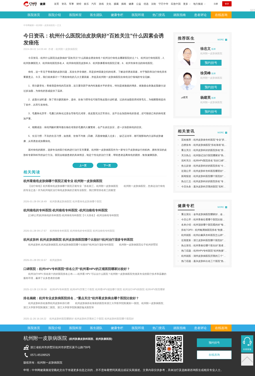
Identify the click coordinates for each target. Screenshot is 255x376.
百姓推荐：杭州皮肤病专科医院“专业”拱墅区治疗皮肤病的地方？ (216, 139)
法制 (153, 3)
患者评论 (200, 15)
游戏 (101, 3)
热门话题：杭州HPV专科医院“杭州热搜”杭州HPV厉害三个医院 (215, 250)
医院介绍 (54, 15)
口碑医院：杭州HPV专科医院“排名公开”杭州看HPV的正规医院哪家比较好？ (76, 269)
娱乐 (86, 3)
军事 (71, 3)
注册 (216, 4)
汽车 (93, 3)
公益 (138, 3)
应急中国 (176, 3)
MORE (221, 39)
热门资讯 (158, 15)
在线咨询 (221, 15)
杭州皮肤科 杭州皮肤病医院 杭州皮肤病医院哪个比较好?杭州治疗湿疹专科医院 (78, 239)
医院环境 (138, 15)
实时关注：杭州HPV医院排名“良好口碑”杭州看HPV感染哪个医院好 (217, 160)
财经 (78, 3)
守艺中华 (163, 3)
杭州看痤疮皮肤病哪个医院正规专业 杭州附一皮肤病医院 (62, 181)
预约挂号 (211, 62)
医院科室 (75, 15)
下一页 (107, 165)
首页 (56, 3)
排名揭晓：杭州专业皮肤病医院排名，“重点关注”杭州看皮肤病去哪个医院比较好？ (81, 298)
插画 (123, 3)
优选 (146, 3)
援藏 (116, 3)
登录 (227, 4)
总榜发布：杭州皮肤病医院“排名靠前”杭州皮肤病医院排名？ (213, 145)
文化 (108, 3)
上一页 (83, 165)
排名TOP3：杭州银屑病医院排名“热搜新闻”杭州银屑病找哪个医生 (217, 229)
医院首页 (34, 15)
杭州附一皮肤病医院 (67, 49)
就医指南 (179, 15)
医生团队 (96, 15)
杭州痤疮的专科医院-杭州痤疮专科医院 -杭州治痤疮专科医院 (65, 210)
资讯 (64, 3)
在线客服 (247, 349)
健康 (42, 3)
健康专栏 (117, 15)
